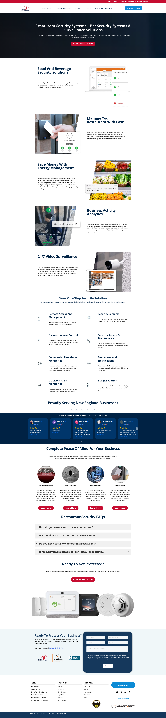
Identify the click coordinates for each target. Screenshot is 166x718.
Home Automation (37, 695)
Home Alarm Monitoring (39, 692)
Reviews (87, 695)
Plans (88, 8)
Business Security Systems (39, 700)
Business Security (64, 8)
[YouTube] (125, 692)
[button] (29, 428)
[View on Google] (31, 422)
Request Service (142, 1)
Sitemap (63, 713)
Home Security (48, 8)
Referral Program (127, 1)
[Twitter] (121, 692)
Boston (60, 686)
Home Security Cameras (38, 698)
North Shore (62, 700)
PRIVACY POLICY (36, 713)
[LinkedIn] (129, 692)
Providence (61, 689)
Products (79, 8)
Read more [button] (33, 434)
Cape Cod (61, 695)
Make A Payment (113, 1)
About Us (109, 8)
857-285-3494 (123, 698)
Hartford (60, 698)
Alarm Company (36, 689)
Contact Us (88, 692)
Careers (86, 689)
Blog (85, 698)
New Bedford (62, 692)
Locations (98, 8)
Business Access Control (63, 335)
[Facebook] (117, 692)
